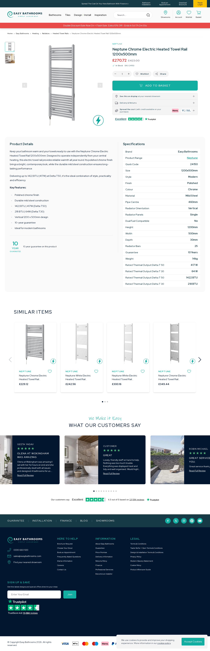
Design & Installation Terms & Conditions (146, 552)
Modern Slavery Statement (141, 561)
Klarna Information (64, 561)
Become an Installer (103, 574)
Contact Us (61, 569)
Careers (60, 565)
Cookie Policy (135, 565)
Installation (42, 520)
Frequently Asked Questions (69, 556)
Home (10, 33)
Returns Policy (101, 561)
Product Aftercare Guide (140, 569)
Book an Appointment (164, 4)
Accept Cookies (193, 641)
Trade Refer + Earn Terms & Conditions (146, 548)
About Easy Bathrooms (104, 544)
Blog (84, 520)
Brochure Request (65, 544)
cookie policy (164, 643)
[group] (10, 47)
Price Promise (101, 552)
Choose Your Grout (64, 548)
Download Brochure (183, 4)
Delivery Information (104, 556)
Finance (66, 520)
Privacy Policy (135, 556)
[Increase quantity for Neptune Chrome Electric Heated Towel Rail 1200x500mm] (129, 74)
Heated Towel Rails (61, 33)
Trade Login (200, 4)
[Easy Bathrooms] (24, 14)
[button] (24, 85)
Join (69, 594)
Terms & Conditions (138, 544)
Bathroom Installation (146, 4)
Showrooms (105, 520)
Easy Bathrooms (22, 33)
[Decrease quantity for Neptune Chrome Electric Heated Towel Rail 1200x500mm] (115, 74)
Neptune (117, 44)
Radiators (46, 33)
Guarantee (15, 520)
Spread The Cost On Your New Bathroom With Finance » (105, 4)
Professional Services (104, 569)
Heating (35, 33)
